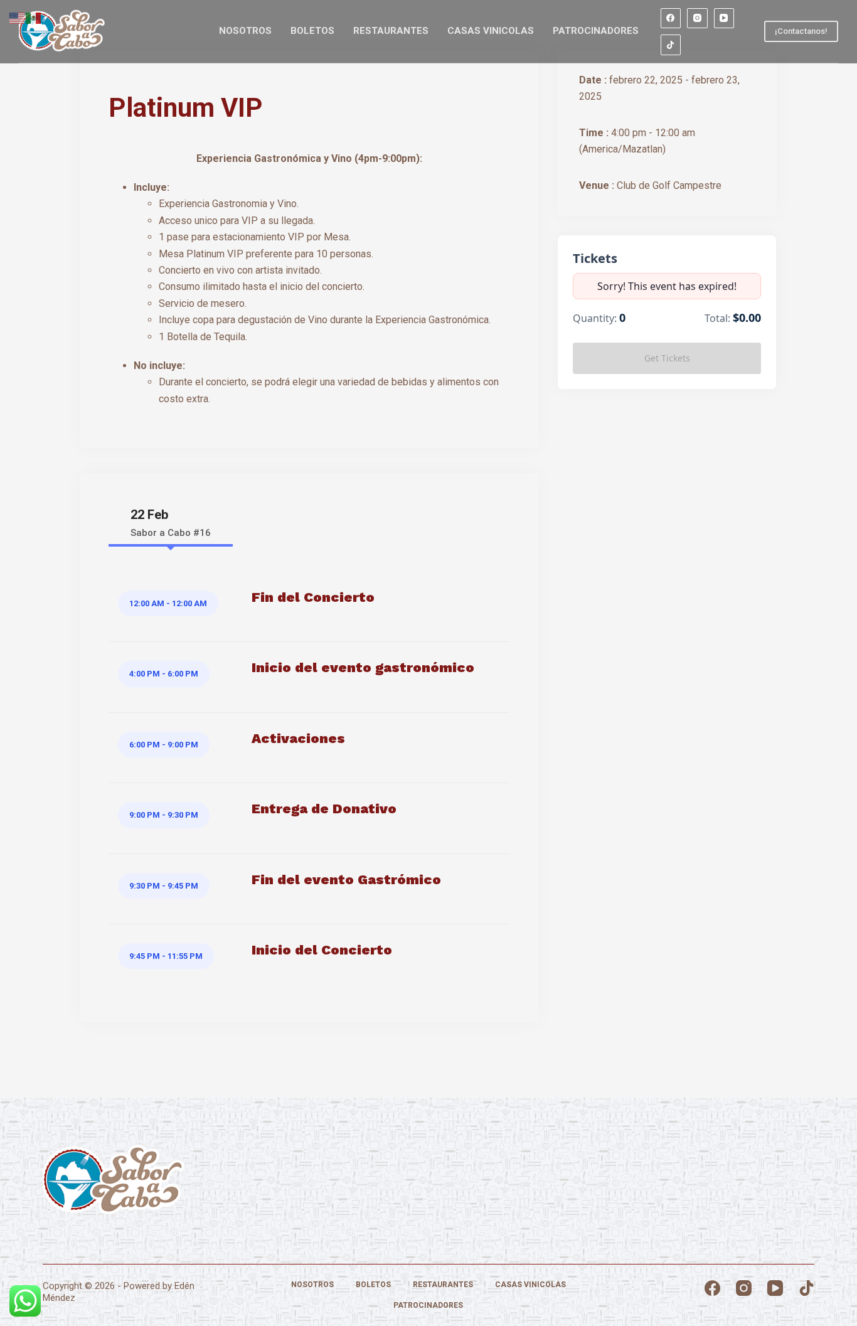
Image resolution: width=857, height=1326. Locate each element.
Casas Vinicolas (490, 30)
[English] (17, 17)
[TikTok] (671, 45)
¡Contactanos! (801, 31)
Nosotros (245, 30)
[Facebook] (671, 18)
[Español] (34, 17)
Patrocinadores (596, 30)
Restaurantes (390, 30)
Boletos (312, 30)
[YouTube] (724, 18)
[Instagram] (697, 18)
